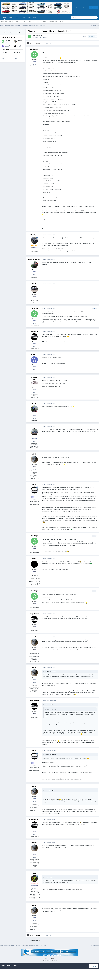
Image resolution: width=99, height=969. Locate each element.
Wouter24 (34, 354)
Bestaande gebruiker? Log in (79, 7)
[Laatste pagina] (42, 43)
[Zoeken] (96, 17)
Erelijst (61, 21)
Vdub (34, 873)
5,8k (35, 499)
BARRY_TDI (34, 235)
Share (84, 36)
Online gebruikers (53, 21)
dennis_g (7, 45)
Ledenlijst (44, 21)
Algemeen (45, 37)
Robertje (34, 377)
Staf (38, 21)
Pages (29, 17)
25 (35, 64)
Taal (46, 958)
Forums (11, 21)
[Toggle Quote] (44, 671)
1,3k (35, 418)
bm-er (34, 484)
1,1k (35, 392)
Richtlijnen (31, 21)
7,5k (35, 469)
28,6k (34, 888)
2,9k (35, 274)
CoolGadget (8, 40)
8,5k (35, 574)
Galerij (24, 21)
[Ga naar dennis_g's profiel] (3, 46)
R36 (34, 426)
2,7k (35, 441)
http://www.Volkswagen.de (70, 498)
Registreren (93, 7)
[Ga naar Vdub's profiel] (34, 878)
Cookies (52, 958)
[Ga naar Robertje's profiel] (34, 382)
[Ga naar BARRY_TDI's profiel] (34, 240)
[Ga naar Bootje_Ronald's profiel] (15, 46)
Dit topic (90, 17)
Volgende (37, 43)
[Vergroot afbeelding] (60, 57)
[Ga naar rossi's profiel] (34, 408)
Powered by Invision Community (49, 960)
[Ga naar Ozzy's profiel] (34, 564)
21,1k (35, 250)
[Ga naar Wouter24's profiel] (34, 359)
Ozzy (34, 559)
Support (23, 17)
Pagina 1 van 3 (48, 43)
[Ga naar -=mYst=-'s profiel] (15, 41)
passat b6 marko (34, 259)
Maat (34, 284)
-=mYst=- (20, 40)
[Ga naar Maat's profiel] (34, 289)
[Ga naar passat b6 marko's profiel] (34, 264)
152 (35, 369)
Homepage (4, 21)
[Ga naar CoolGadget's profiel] (3, 41)
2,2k (35, 346)
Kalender (18, 21)
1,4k (35, 299)
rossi (34, 403)
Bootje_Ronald (21, 45)
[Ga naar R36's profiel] (34, 431)
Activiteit (11, 17)
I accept (93, 966)
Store (17, 17)
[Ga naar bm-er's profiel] (34, 490)
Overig (4, 17)
